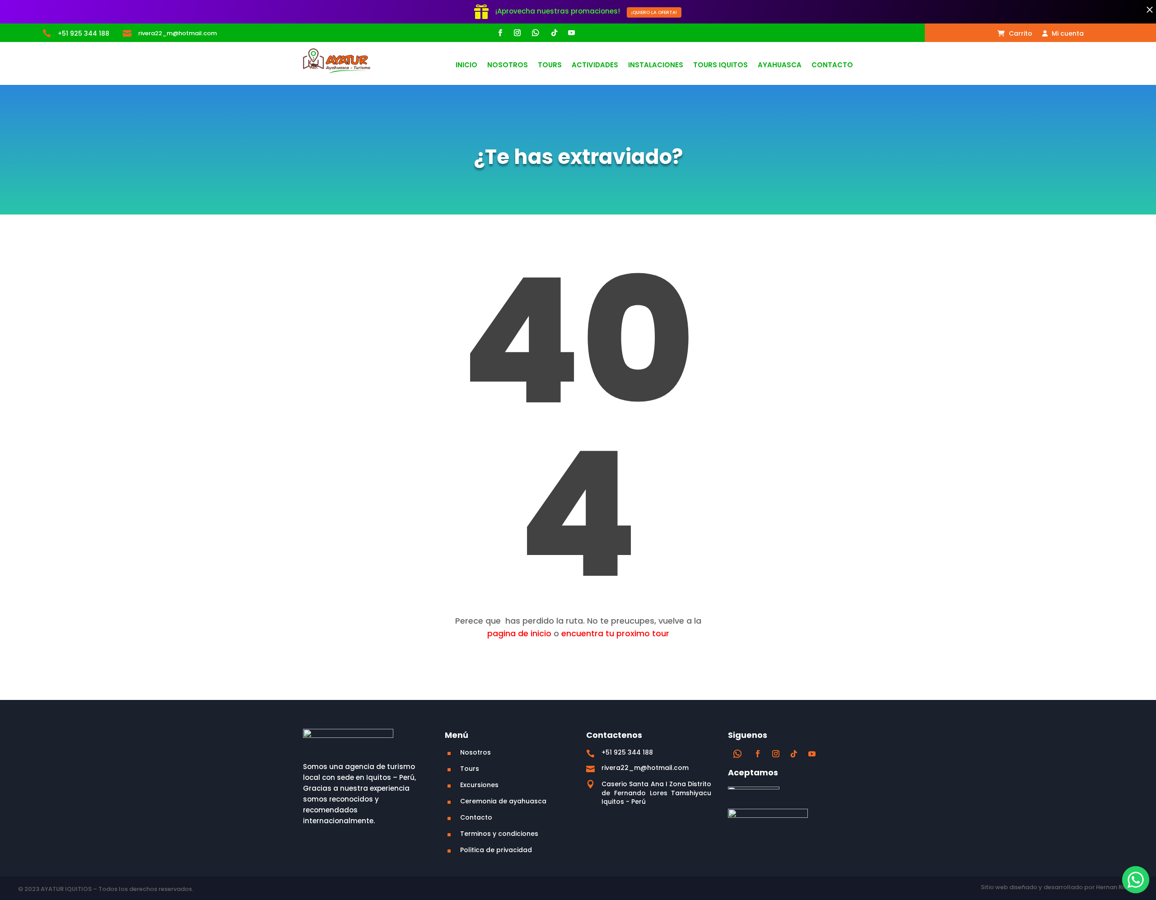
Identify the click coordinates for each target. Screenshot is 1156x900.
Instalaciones (655, 66)
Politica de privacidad (496, 849)
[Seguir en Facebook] (500, 33)
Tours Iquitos (720, 66)
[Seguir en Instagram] (517, 33)
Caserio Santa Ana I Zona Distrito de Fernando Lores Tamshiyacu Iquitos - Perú (656, 792)
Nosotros (507, 66)
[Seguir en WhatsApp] (535, 33)
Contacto (832, 66)
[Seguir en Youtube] (571, 33)
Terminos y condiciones (499, 833)
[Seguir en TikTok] (554, 33)
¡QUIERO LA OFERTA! (654, 12)
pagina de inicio (519, 633)
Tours (550, 66)
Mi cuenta (1067, 34)
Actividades (595, 66)
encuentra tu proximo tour (615, 633)
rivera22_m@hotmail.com (177, 33)
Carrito (1019, 34)
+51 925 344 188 (83, 33)
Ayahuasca (780, 66)
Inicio (466, 66)
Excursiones (479, 784)
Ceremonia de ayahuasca (503, 801)
